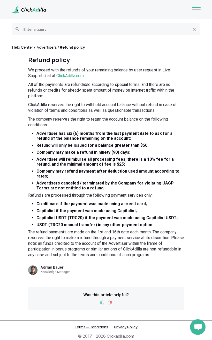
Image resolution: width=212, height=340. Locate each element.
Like (102, 303)
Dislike (110, 303)
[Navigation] (196, 9)
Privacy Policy (126, 327)
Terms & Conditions (91, 327)
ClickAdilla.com (70, 75)
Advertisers (47, 47)
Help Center (22, 47)
